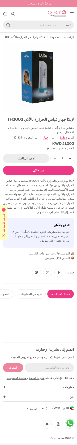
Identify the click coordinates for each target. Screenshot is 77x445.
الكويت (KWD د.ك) (57, 408)
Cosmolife (57, 438)
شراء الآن (38, 170)
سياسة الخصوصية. (17, 378)
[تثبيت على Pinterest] (36, 272)
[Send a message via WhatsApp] (70, 423)
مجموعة (55, 37)
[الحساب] (12, 14)
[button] (3, 222)
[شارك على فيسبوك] (58, 272)
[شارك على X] (47, 272)
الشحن (70, 148)
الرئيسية (69, 37)
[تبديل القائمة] (72, 14)
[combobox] (38, 25)
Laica (63, 137)
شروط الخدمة (36, 378)
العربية (34, 409)
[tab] (60, 294)
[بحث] (8, 25)
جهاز (45, 137)
